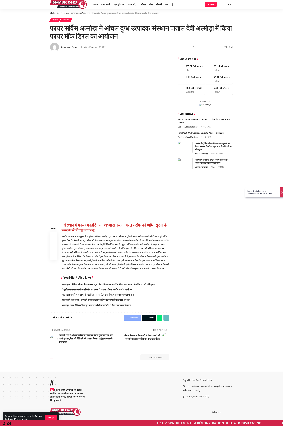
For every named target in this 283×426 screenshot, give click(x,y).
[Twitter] (219, 68)
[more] (173, 4)
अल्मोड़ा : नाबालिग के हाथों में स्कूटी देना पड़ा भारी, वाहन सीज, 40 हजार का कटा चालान (98, 294)
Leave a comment (156, 357)
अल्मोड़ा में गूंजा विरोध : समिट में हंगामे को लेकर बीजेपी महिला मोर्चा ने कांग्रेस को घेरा (96, 299)
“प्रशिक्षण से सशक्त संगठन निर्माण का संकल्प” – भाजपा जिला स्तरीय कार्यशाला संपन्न (97, 289)
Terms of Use (21, 419)
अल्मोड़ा (55, 20)
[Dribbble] (219, 90)
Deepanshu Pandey (69, 47)
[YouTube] (232, 412)
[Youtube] (191, 90)
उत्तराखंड (66, 20)
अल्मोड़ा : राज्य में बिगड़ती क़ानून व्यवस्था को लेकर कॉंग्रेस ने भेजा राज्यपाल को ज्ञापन (96, 305)
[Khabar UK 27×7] (65, 412)
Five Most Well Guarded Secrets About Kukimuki (201, 133)
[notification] (221, 4)
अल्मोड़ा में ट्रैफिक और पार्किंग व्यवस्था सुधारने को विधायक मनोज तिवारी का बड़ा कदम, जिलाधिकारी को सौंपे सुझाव (108, 284)
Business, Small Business (188, 127)
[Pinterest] (191, 79)
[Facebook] (191, 68)
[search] (224, 4)
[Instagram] (219, 79)
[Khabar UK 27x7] (68, 4)
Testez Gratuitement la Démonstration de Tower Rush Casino (197, 423)
